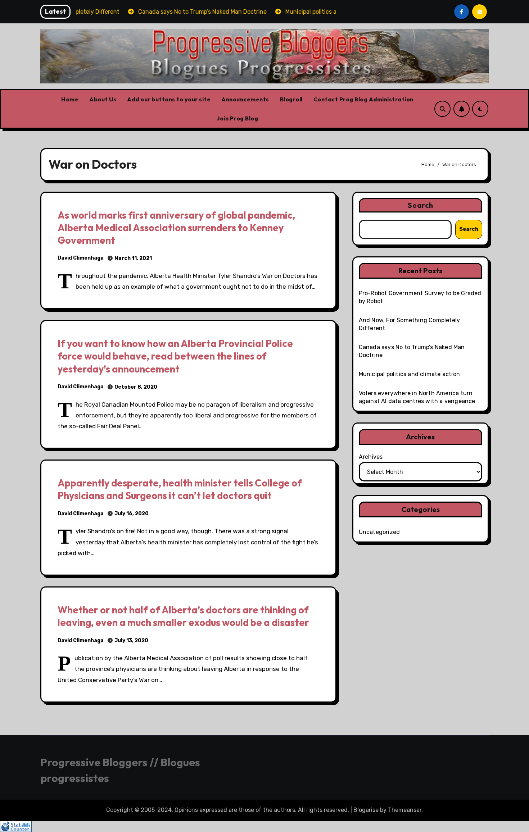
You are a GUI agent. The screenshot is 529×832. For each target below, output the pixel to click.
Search (421, 205)
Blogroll (291, 99)
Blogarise (366, 809)
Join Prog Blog (237, 118)
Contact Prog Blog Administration (363, 99)
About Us (102, 99)
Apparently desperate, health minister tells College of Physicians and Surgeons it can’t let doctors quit (180, 489)
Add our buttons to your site (169, 99)
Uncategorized (379, 532)
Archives (371, 456)
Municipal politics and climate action (409, 374)
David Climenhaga (81, 258)
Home (69, 99)
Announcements (245, 99)
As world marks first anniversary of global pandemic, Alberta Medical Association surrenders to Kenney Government (176, 227)
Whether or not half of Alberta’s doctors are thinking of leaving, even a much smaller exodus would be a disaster (183, 616)
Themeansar (404, 809)
